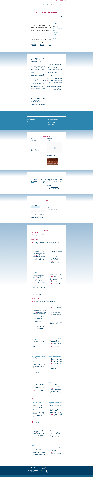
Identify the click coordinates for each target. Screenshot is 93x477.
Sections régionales (43, 4)
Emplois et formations (48, 4)
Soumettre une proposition (54, 187)
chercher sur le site (61, 4)
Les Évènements (35, 4)
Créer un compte (61, 0)
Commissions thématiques (39, 4)
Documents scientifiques (52, 4)
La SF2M (31, 4)
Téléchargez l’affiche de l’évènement (56, 38)
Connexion (56, 0)
